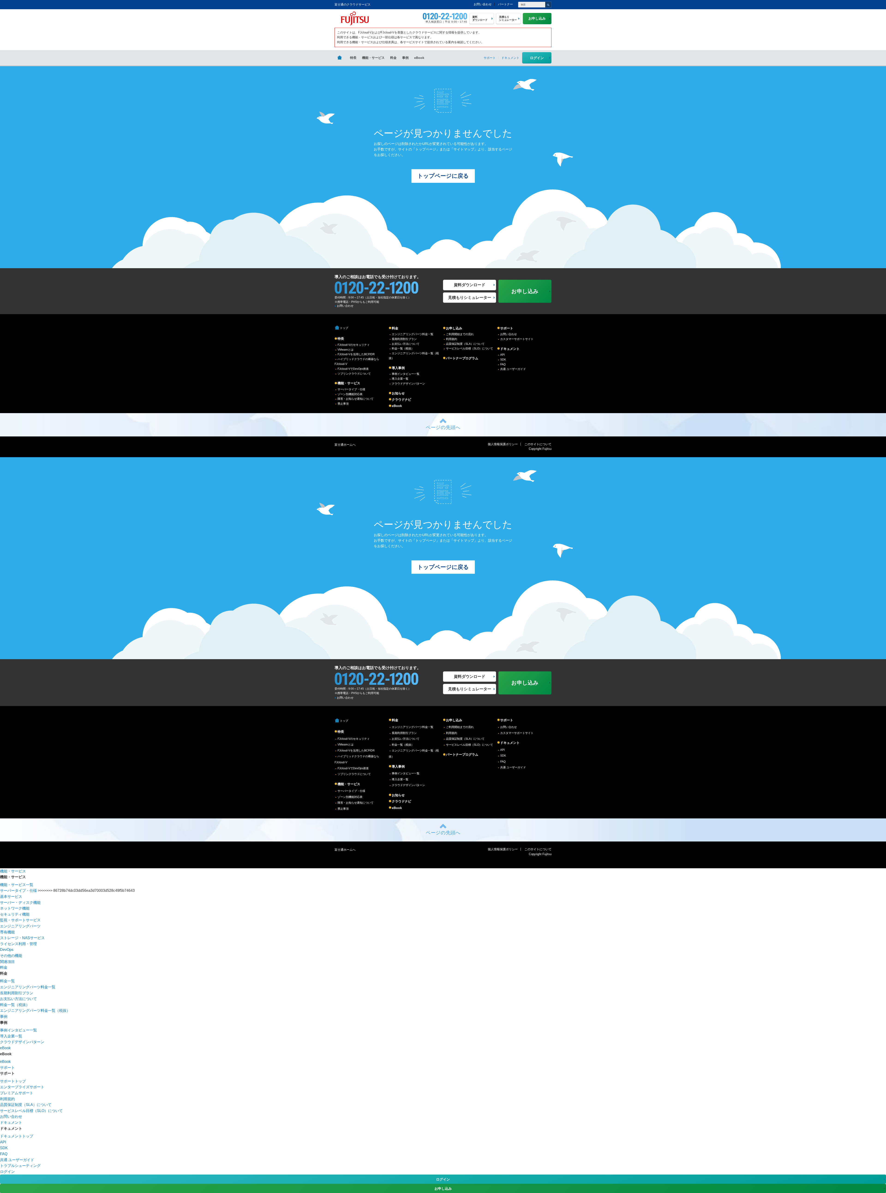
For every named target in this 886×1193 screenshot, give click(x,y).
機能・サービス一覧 (16, 885)
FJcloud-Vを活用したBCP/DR (356, 354)
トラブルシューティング (20, 1166)
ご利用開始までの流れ (460, 334)
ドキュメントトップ (16, 1136)
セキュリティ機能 (15, 914)
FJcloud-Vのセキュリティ (354, 344)
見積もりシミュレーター (469, 297)
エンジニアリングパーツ (20, 926)
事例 (405, 58)
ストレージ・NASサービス (22, 938)
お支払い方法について (405, 344)
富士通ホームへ (345, 444)
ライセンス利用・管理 (18, 944)
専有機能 (7, 932)
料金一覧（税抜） (403, 348)
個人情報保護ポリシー (503, 444)
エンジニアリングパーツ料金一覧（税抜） (35, 1011)
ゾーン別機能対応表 (350, 394)
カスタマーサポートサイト (516, 339)
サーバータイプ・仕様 (351, 389)
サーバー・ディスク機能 (20, 903)
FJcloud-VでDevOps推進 (353, 368)
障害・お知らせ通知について (356, 398)
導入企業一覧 (400, 378)
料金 (393, 58)
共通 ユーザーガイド (513, 369)
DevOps (6, 950)
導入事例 (398, 368)
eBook (419, 58)
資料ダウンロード (469, 285)
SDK (503, 359)
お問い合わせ (483, 4)
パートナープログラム (462, 358)
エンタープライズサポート (22, 1087)
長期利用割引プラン (404, 339)
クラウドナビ (401, 399)
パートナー (505, 4)
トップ (344, 328)
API (502, 354)
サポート (506, 328)
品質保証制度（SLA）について (465, 344)
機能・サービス (373, 58)
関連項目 (7, 962)
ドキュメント (510, 349)
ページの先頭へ (443, 427)
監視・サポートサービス (20, 920)
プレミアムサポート (16, 1093)
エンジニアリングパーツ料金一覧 (412, 334)
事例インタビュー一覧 (405, 374)
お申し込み (454, 328)
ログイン (537, 58)
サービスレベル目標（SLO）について (469, 348)
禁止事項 (343, 403)
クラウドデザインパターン (408, 383)
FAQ (503, 364)
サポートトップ (13, 1081)
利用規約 (451, 339)
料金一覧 (7, 981)
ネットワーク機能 (15, 908)
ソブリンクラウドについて (354, 373)
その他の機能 (11, 956)
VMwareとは (345, 349)
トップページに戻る (443, 176)
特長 (353, 58)
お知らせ (398, 393)
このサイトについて (537, 444)
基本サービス (11, 897)
